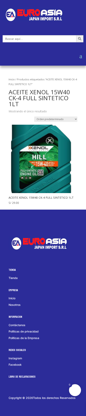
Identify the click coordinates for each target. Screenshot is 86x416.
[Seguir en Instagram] (31, 222)
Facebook (15, 364)
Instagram (15, 358)
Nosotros (15, 304)
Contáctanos (17, 325)
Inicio (12, 79)
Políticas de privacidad (24, 331)
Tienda (13, 278)
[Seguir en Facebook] (16, 222)
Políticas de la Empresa (24, 338)
